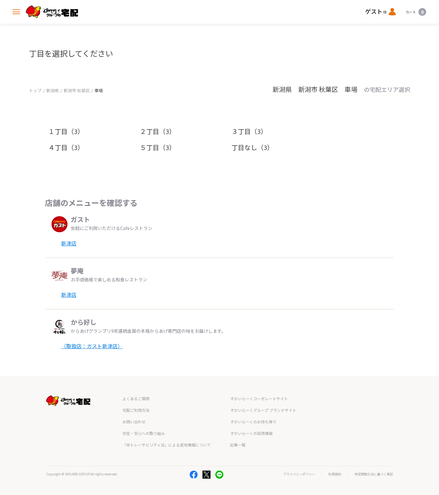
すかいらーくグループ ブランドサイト (263, 410)
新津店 (68, 243)
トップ (35, 90)
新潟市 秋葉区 (77, 90)
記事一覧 (238, 444)
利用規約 (334, 474)
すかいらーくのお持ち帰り (253, 421)
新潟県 (52, 90)
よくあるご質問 (135, 398)
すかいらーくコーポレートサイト (259, 398)
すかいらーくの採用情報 (251, 433)
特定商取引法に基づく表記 (373, 474)
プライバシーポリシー (299, 474)
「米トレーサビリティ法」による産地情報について (166, 444)
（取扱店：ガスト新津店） (92, 346)
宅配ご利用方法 (135, 410)
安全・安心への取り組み (143, 433)
